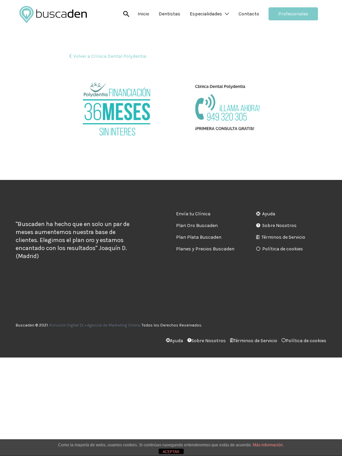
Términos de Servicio (283, 237)
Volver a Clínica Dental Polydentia (109, 56)
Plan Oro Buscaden (197, 225)
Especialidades (206, 14)
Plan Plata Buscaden (198, 237)
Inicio (143, 14)
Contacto (248, 14)
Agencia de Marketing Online (113, 325)
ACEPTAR (171, 452)
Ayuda (268, 214)
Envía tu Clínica (193, 214)
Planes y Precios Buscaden (205, 249)
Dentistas (169, 14)
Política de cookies (282, 249)
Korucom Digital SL (66, 325)
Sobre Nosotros (279, 225)
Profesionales (293, 14)
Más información (268, 445)
